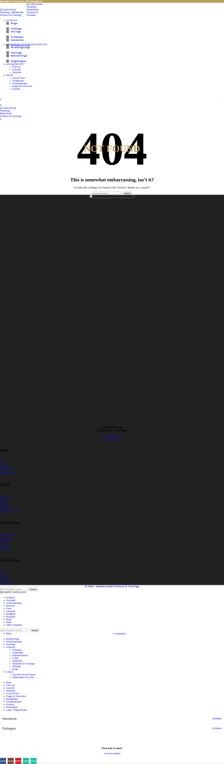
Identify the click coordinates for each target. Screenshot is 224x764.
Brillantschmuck (20, 655)
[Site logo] (13, 15)
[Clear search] (122, 193)
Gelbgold (10, 611)
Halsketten (17, 661)
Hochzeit (10, 605)
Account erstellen (112, 753)
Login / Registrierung (16, 710)
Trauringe (10, 600)
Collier (15, 658)
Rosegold (10, 616)
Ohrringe (16, 666)
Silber (9, 622)
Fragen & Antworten (22, 86)
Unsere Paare (18, 78)
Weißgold (10, 614)
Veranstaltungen (20, 83)
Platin (9, 619)
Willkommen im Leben (23, 677)
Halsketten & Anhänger (23, 663)
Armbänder (17, 652)
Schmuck (10, 597)
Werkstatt (16, 72)
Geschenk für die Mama (23, 674)
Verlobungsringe (14, 603)
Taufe (9, 608)
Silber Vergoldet (14, 625)
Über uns (16, 66)
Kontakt (16, 89)
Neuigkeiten (18, 80)
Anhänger (17, 650)
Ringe (15, 669)
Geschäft (16, 69)
